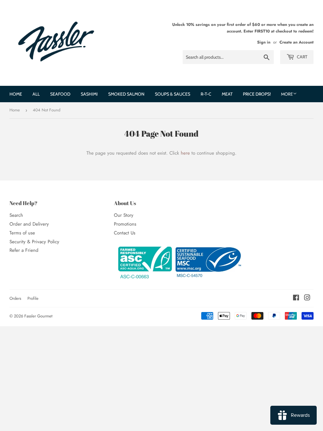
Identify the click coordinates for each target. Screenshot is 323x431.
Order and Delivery (29, 224)
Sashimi (89, 94)
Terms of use (22, 232)
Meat (227, 94)
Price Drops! (257, 94)
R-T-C (206, 94)
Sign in (263, 42)
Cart (301, 57)
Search (16, 215)
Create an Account (296, 42)
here (185, 153)
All (36, 94)
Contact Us (124, 232)
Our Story (123, 215)
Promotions (125, 224)
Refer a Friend (23, 250)
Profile (32, 298)
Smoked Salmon (126, 94)
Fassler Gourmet (38, 316)
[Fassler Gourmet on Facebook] (296, 298)
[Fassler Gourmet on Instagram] (307, 298)
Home (15, 94)
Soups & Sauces (172, 94)
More (287, 94)
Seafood (60, 94)
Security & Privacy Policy (34, 241)
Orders (15, 298)
